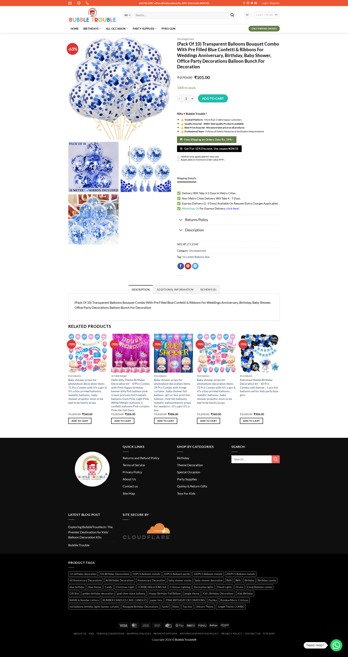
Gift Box (74, 593)
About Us (129, 479)
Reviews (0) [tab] (208, 289)
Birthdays (90, 28)
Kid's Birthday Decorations (218, 593)
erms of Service (134, 465)
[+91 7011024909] (88, 3)
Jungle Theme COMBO (230, 606)
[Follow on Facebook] (244, 3)
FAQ (91, 633)
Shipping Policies (139, 633)
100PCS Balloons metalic (208, 574)
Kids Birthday (245, 593)
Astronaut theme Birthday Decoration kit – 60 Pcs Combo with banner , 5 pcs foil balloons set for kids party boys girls (259, 387)
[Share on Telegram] (195, 266)
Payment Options (165, 633)
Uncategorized (185, 39)
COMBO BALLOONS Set (152, 587)
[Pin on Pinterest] (188, 266)
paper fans (156, 600)
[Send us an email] (256, 3)
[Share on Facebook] (180, 266)
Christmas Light (125, 587)
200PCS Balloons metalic (240, 574)
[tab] (186, 178)
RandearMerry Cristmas (235, 600)
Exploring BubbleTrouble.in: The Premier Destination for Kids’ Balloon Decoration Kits (90, 532)
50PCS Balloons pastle (177, 574)
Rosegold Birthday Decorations (140, 606)
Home (75, 28)
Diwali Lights (224, 587)
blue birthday (77, 587)
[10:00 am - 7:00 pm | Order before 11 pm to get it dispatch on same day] (79, 3)
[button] (266, 15)
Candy (108, 587)
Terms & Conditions (110, 633)
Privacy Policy (132, 472)
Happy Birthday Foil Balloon (165, 593)
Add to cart (213, 98)
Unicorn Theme (204, 606)
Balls (229, 580)
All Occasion (115, 28)
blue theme (94, 587)
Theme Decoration (190, 465)
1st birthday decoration (82, 574)
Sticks (175, 606)
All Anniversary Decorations (85, 580)
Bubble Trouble (78, 545)
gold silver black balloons (131, 593)
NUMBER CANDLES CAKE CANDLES (125, 600)
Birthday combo (267, 580)
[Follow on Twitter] (252, 3)
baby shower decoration (209, 580)
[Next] (279, 382)
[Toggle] (181, 220)
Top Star (187, 606)
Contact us (130, 486)
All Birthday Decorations (120, 580)
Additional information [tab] (175, 289)
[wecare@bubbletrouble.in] (70, 3)
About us (80, 633)
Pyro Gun (168, 28)
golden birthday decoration (98, 593)
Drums (239, 587)
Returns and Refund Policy (141, 458)
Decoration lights (203, 587)
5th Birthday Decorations (114, 574)
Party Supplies (143, 28)
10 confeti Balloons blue (196, 257)
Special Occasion (188, 472)
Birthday (183, 458)
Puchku (212, 600)
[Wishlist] (247, 15)
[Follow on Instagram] (248, 3)
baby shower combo (180, 580)
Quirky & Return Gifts (192, 486)
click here (232, 208)
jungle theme (191, 593)
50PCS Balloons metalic (146, 574)
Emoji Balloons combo (259, 587)
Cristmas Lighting (180, 587)
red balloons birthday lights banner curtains (94, 606)
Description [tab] (141, 289)
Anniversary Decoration (151, 580)
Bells (238, 580)
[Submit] (232, 15)
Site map (268, 633)
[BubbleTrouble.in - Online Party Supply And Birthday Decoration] (92, 15)
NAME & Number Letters (84, 600)
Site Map (129, 493)
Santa (165, 606)
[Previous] (68, 382)
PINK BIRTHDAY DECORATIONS (185, 600)
